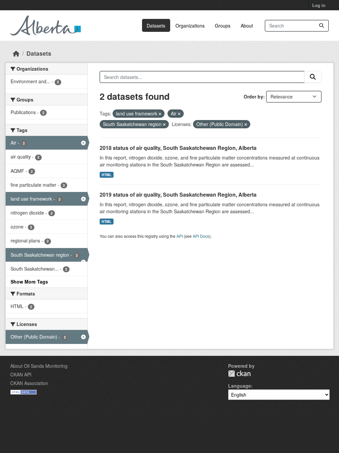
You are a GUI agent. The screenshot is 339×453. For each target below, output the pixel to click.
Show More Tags (29, 281)
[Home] (16, 53)
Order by (253, 96)
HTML (106, 174)
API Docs (201, 236)
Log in (318, 5)
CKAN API (20, 374)
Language (239, 385)
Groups (222, 25)
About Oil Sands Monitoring (39, 365)
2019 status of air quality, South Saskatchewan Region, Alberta (178, 194)
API (179, 236)
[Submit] (321, 26)
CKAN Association (29, 383)
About (247, 25)
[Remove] (160, 113)
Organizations (190, 25)
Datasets (156, 25)
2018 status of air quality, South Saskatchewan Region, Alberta (178, 148)
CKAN (239, 373)
